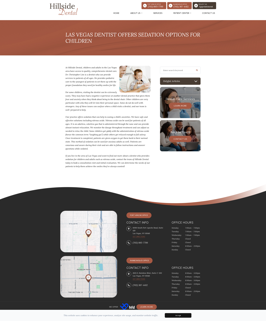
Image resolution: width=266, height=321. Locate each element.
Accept (178, 315)
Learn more (146, 307)
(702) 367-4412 (140, 285)
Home (116, 13)
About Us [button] (135, 13)
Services (157, 13)
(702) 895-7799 (140, 242)
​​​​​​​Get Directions (139, 237)
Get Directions (139, 279)
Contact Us (208, 13)
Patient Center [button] (181, 13)
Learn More (180, 106)
